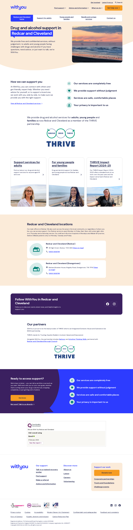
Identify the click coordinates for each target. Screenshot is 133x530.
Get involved (95, 3)
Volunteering (69, 481)
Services (22, 398)
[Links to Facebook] (119, 505)
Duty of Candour (17, 517)
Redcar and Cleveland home (21, 18)
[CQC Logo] (66, 426)
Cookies (27, 512)
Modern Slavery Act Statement (58, 512)
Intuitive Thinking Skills (78, 339)
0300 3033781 (54, 252)
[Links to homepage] (19, 467)
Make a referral (42, 480)
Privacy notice (16, 512)
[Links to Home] (18, 7)
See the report (35, 443)
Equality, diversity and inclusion (37, 517)
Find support (41, 476)
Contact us (111, 18)
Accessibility (38, 512)
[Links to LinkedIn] (111, 505)
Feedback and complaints (109, 512)
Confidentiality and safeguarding (84, 512)
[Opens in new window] (107, 304)
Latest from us (107, 3)
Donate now (107, 473)
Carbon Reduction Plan (60, 517)
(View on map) (78, 248)
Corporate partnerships (104, 479)
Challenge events (101, 487)
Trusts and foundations (104, 483)
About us (67, 469)
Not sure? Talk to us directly (22, 404)
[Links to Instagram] (115, 505)
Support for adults (44, 18)
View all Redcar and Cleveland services (26, 103)
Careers (67, 477)
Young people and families (67, 18)
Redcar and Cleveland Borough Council (42, 341)
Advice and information (46, 484)
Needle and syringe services (88, 18)
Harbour (62, 339)
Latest (66, 473)
